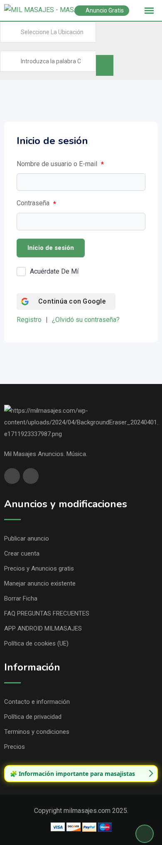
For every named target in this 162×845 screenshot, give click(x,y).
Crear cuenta (21, 553)
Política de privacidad (32, 716)
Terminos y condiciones (36, 731)
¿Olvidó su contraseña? (86, 320)
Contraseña (36, 203)
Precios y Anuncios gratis (39, 568)
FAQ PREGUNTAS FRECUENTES (46, 613)
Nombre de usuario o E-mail (60, 164)
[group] (81, 774)
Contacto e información (37, 701)
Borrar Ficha (20, 598)
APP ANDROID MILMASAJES (43, 628)
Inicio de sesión (50, 248)
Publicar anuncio (26, 538)
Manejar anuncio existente (40, 583)
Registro (29, 320)
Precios (14, 746)
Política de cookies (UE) (36, 643)
